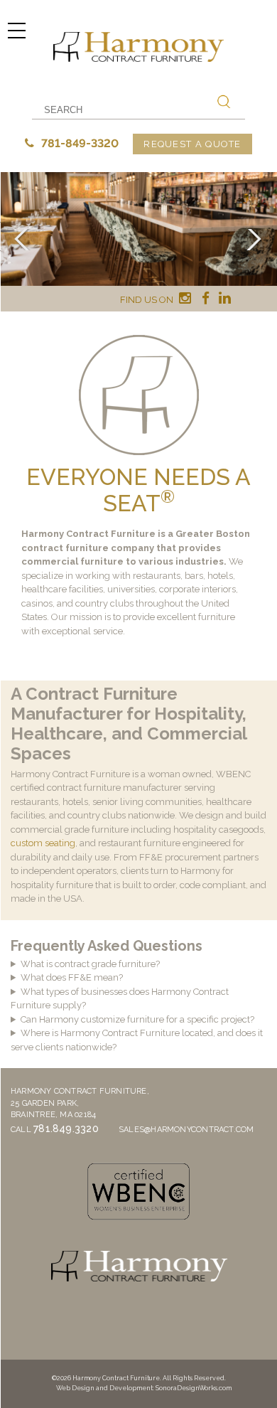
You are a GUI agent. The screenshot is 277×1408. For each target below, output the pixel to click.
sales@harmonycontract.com (186, 1129)
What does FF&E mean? (72, 977)
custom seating (43, 843)
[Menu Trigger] (16, 30)
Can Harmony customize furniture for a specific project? (137, 1019)
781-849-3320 (78, 143)
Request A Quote (192, 144)
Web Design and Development (104, 1388)
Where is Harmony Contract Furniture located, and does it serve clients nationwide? (137, 1040)
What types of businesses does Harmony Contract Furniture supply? (120, 998)
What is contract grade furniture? (90, 964)
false (25, 239)
